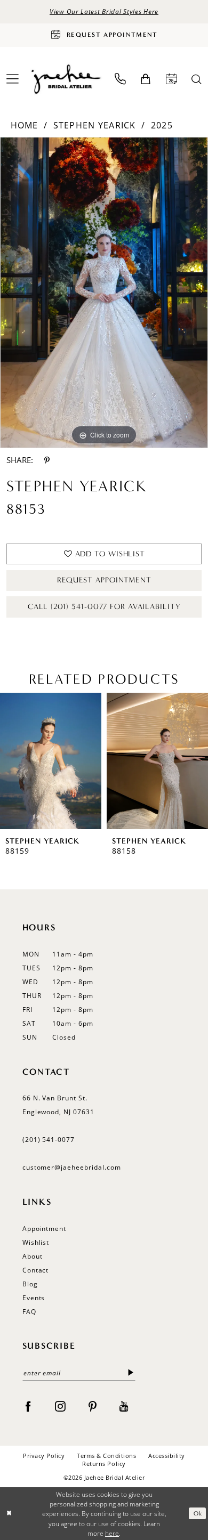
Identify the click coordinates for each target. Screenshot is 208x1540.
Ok (198, 1513)
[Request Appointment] (171, 79)
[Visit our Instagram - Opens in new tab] (60, 1406)
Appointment (44, 1228)
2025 (162, 125)
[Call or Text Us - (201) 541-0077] (120, 79)
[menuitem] (120, 79)
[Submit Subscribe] (130, 1373)
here (112, 1533)
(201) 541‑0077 (48, 1139)
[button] (145, 79)
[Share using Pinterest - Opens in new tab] (47, 460)
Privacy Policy (44, 1456)
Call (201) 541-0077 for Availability (104, 606)
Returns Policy (103, 1464)
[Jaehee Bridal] (65, 79)
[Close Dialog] (9, 1514)
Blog (30, 1283)
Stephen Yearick (94, 125)
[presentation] (50, 761)
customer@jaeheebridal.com (71, 1167)
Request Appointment (104, 580)
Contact (35, 1270)
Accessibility (166, 1456)
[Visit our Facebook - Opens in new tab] (28, 1406)
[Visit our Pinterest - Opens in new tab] (93, 1406)
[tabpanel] (104, 292)
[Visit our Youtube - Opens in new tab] (124, 1406)
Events (33, 1297)
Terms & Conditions (106, 1456)
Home (24, 125)
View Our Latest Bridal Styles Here (104, 11)
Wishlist (36, 1242)
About (32, 1256)
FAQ (29, 1311)
